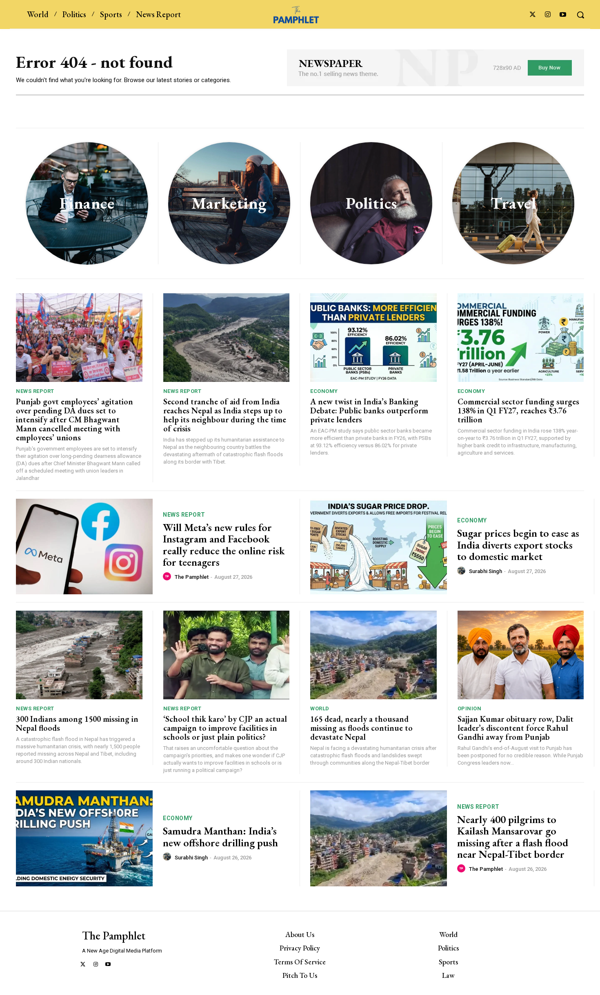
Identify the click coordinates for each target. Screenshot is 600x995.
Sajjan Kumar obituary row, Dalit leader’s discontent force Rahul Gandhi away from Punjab (515, 728)
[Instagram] (547, 14)
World (319, 708)
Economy (324, 391)
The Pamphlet (192, 577)
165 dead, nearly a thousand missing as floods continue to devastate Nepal (361, 728)
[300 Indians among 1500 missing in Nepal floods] (79, 655)
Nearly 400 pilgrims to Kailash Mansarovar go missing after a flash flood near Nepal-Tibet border (512, 836)
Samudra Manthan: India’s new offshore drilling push (220, 837)
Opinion (470, 708)
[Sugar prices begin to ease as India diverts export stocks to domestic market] (378, 547)
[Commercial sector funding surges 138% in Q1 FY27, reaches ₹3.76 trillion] (521, 337)
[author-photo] (168, 576)
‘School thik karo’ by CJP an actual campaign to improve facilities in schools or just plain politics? (225, 728)
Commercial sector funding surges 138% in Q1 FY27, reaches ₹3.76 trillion (518, 410)
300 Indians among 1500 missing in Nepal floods (77, 723)
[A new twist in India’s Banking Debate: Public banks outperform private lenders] (373, 337)
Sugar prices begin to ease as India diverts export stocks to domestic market (518, 544)
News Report (35, 391)
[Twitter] (532, 14)
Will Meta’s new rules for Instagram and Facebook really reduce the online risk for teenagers (224, 544)
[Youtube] (563, 14)
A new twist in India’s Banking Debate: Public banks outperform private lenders (369, 410)
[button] (580, 15)
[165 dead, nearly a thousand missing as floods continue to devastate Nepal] (373, 655)
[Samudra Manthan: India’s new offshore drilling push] (84, 838)
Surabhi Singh (485, 571)
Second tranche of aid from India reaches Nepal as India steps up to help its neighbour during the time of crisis (224, 415)
